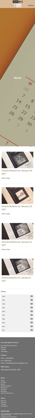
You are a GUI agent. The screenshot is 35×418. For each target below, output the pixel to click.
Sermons (3, 389)
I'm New (3, 382)
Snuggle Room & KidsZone (9, 417)
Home (3, 380)
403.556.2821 (10, 358)
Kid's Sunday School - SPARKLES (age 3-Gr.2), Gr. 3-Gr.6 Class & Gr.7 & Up (16, 414)
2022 (17, 311)
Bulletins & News (6, 386)
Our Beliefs (4, 406)
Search (16, 1)
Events (3, 384)
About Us (3, 401)
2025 (17, 300)
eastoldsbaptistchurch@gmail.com (17, 363)
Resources (4, 391)
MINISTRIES (5, 411)
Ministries (4, 387)
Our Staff (3, 402)
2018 (17, 326)
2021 (17, 315)
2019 (17, 323)
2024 (17, 304)
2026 (17, 296)
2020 (17, 319)
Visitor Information (7, 393)
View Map (4, 351)
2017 (17, 330)
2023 (17, 307)
